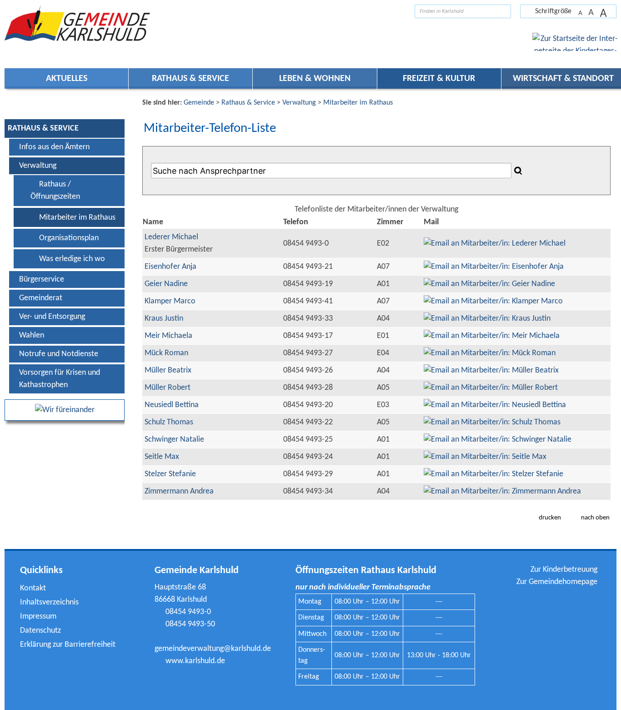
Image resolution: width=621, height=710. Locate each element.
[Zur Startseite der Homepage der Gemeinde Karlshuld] (401, 11)
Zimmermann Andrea (179, 491)
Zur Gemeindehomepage (556, 582)
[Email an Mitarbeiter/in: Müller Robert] (491, 387)
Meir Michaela (168, 336)
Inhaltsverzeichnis (49, 602)
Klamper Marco (170, 301)
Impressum (38, 616)
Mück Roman (166, 353)
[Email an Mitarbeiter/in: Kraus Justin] (487, 318)
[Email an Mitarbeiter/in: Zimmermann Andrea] (502, 491)
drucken (550, 517)
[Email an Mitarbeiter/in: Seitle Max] (485, 457)
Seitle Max (162, 457)
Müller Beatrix (168, 370)
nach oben (595, 517)
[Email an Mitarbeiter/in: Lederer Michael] (495, 243)
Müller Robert (167, 387)
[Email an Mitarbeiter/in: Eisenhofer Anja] (494, 266)
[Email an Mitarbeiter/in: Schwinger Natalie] (497, 439)
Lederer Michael (171, 237)
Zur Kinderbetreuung (564, 569)
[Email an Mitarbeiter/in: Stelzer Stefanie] (493, 474)
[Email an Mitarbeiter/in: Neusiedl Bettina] (495, 405)
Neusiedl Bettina (172, 405)
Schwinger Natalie (174, 439)
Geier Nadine (166, 284)
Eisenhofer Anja (170, 266)
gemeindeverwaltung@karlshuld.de (213, 649)
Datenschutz (40, 630)
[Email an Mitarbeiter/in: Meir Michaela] (492, 336)
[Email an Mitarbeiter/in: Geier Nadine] (489, 284)
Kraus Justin (164, 318)
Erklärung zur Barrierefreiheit (67, 644)
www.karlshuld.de (195, 661)
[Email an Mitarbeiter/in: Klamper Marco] (493, 301)
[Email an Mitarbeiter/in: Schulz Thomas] (492, 422)
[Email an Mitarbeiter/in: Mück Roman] (490, 353)
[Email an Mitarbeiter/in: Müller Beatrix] (491, 370)
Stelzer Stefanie (170, 474)
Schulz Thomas (169, 422)
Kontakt (33, 588)
